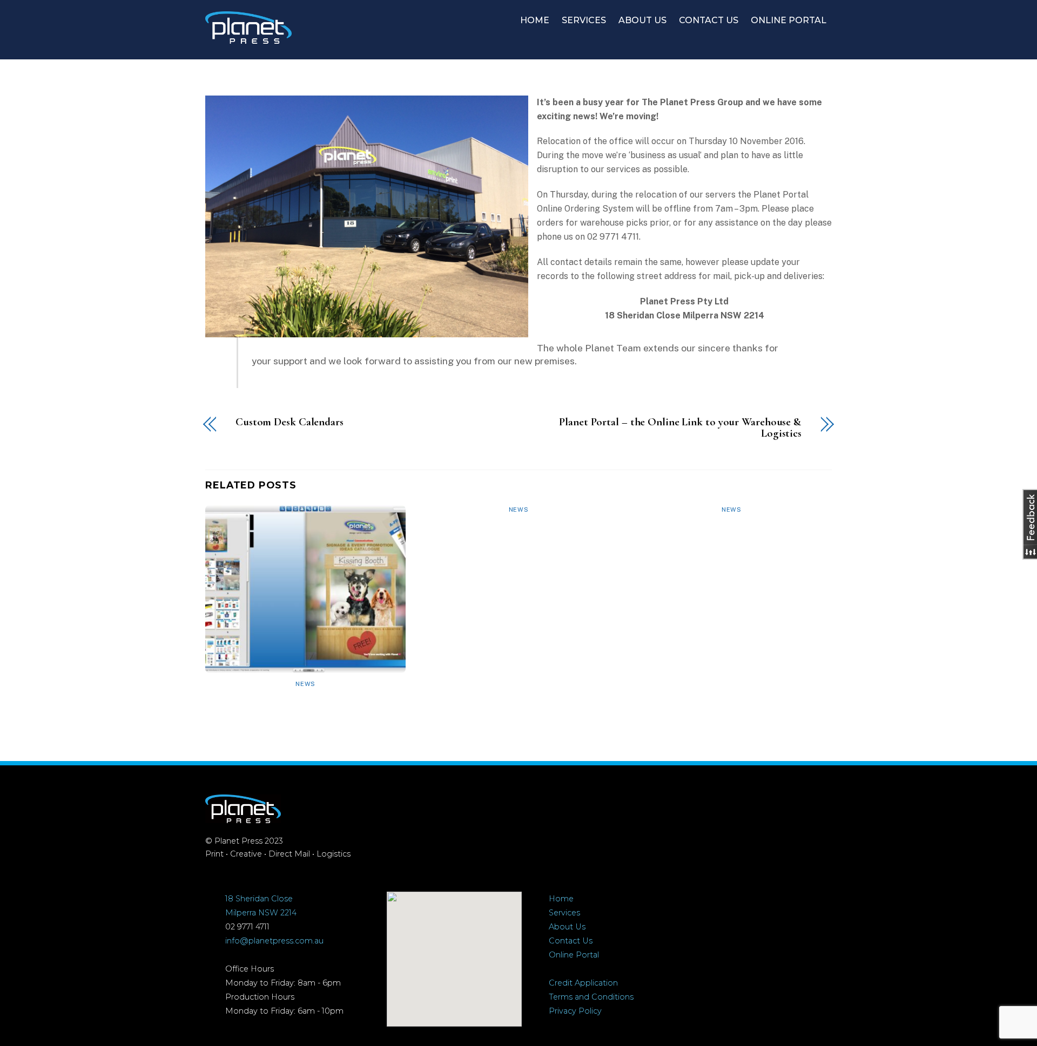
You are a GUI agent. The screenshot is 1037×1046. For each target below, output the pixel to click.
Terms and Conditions (591, 997)
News (305, 684)
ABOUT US (642, 20)
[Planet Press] (248, 38)
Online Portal (574, 955)
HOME (534, 20)
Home (561, 899)
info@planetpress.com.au (274, 941)
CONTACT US (708, 20)
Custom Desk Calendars (289, 422)
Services (564, 913)
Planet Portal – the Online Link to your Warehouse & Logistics (680, 428)
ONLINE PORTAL (788, 20)
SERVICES (584, 20)
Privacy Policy (575, 1011)
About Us (567, 927)
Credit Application (583, 983)
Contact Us (570, 941)
